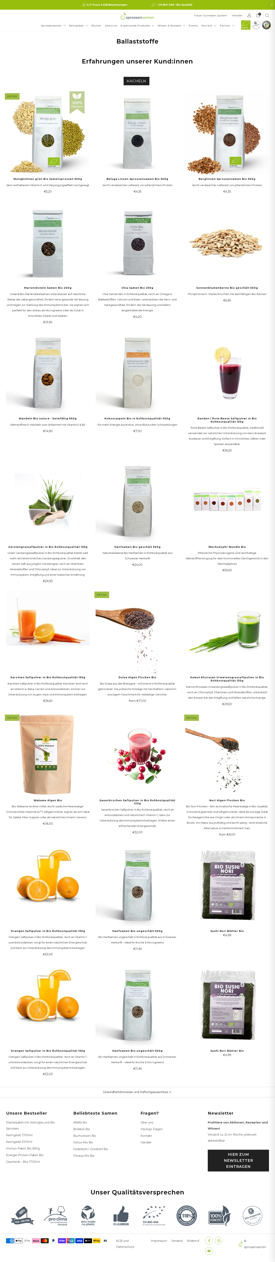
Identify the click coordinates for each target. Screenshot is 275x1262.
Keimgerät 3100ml (19, 1142)
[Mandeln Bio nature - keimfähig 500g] (48, 373)
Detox (12, 96)
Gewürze (111, 25)
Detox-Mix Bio (83, 1142)
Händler (237, 15)
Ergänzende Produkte (135, 25)
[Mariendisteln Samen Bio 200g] (48, 242)
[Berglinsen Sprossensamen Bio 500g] (227, 133)
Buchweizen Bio (84, 1136)
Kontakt (146, 1136)
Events (193, 25)
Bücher (96, 25)
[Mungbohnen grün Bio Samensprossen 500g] (48, 133)
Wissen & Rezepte (169, 25)
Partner (225, 25)
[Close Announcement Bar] (272, 5)
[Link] (245, 25)
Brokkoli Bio (81, 1129)
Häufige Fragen (152, 1129)
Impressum (159, 1241)
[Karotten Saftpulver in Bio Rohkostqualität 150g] (48, 631)
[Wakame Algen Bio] (48, 754)
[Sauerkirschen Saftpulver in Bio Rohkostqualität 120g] (137, 754)
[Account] (249, 15)
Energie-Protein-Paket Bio (24, 1155)
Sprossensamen (51, 25)
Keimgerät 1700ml (19, 1135)
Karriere (207, 25)
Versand (177, 1241)
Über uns (147, 1122)
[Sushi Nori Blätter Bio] (227, 885)
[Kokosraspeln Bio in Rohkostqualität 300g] (137, 373)
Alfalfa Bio (80, 1122)
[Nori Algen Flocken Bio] (227, 754)
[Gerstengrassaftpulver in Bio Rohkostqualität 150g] (48, 501)
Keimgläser (76, 25)
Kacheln (136, 81)
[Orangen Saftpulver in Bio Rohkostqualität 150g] (48, 885)
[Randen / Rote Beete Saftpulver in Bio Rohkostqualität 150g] (227, 373)
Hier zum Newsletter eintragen (238, 1160)
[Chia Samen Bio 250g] (137, 242)
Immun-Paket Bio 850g (23, 1148)
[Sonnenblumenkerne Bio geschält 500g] (227, 242)
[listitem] (105, 5)
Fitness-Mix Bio (84, 1156)
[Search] (267, 15)
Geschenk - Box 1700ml (23, 1162)
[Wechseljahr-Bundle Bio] (227, 501)
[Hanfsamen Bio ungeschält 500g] (137, 885)
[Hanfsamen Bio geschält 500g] (137, 501)
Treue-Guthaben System (210, 15)
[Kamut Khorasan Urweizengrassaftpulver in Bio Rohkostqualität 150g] (227, 631)
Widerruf (193, 1241)
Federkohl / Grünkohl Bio (90, 1149)
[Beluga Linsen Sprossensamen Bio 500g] (137, 133)
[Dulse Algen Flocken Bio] (137, 631)
